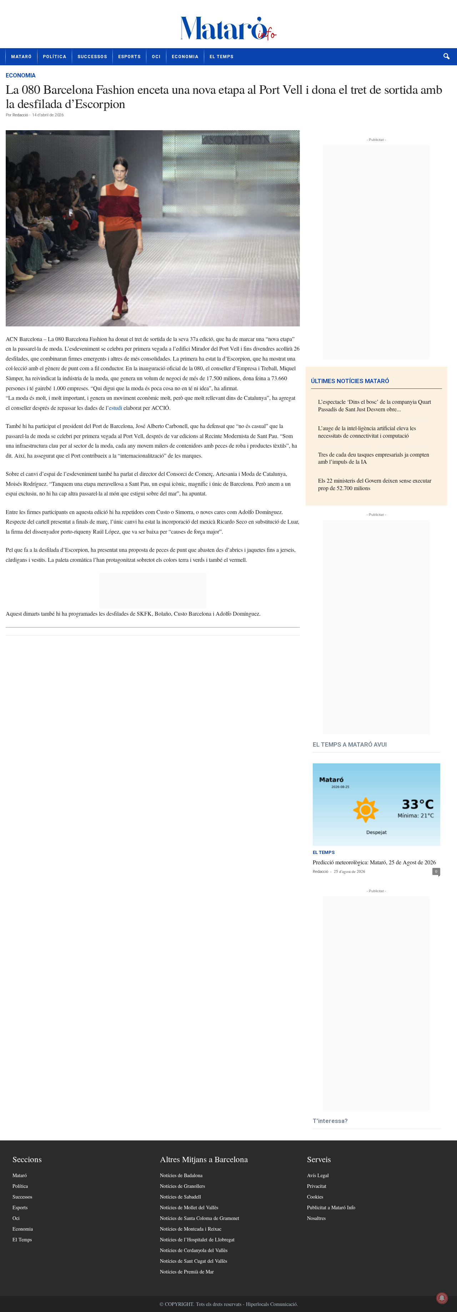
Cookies (315, 1196)
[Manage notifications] (442, 1298)
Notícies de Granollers (182, 1186)
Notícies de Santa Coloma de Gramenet (199, 1218)
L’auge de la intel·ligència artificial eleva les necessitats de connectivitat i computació (367, 431)
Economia (185, 56)
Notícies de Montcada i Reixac (190, 1228)
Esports (129, 56)
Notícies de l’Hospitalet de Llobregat (197, 1239)
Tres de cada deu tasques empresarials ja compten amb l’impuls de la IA (373, 458)
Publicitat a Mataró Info (331, 1207)
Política (54, 56)
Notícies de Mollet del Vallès (189, 1207)
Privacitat (316, 1186)
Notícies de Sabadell (180, 1196)
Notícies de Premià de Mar (187, 1271)
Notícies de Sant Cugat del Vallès (193, 1260)
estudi (115, 407)
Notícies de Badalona (181, 1175)
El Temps (221, 56)
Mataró (21, 56)
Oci (156, 56)
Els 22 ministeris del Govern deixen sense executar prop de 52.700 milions (374, 484)
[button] (446, 57)
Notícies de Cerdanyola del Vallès (193, 1250)
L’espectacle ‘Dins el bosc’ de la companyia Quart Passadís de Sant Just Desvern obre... (374, 405)
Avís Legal (318, 1175)
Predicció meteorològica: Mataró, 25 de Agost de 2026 (374, 862)
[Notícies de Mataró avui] (228, 27)
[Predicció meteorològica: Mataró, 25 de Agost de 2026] (376, 804)
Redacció (20, 115)
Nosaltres (316, 1218)
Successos (92, 56)
